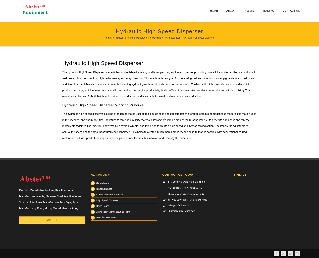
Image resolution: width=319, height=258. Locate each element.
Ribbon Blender (104, 189)
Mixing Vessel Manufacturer (61, 208)
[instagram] (297, 253)
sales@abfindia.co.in (178, 205)
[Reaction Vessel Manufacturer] (35, 5)
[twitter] (283, 253)
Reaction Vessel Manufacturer (36, 190)
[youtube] (290, 253)
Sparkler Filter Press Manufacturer (39, 202)
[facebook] (276, 253)
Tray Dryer (65, 202)
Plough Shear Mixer (106, 217)
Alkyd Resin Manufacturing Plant (113, 211)
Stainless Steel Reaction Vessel (64, 196)
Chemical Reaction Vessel (109, 194)
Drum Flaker (102, 206)
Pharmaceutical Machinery (181, 211)
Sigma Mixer (102, 183)
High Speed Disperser (107, 200)
